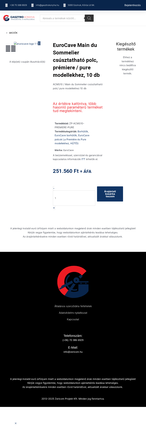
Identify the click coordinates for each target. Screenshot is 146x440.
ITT (83, 159)
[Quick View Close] (16, 423)
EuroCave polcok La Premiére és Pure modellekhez (72, 139)
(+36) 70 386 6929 (73, 340)
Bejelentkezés (132, 5)
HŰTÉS (74, 143)
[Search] (89, 18)
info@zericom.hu (73, 351)
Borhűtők (83, 131)
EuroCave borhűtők (66, 135)
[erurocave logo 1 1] (26, 43)
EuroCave (68, 150)
